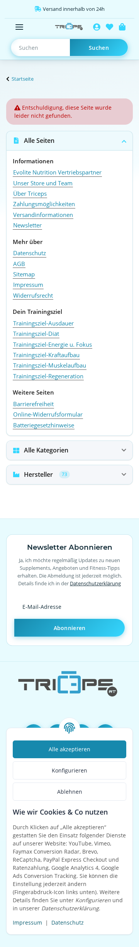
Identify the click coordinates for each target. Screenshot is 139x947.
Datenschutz (67, 922)
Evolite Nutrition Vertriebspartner (57, 172)
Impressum (27, 922)
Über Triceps (30, 193)
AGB (19, 264)
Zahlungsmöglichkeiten (44, 204)
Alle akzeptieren (69, 749)
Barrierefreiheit (33, 404)
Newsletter (27, 225)
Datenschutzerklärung (95, 583)
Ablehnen (69, 791)
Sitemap (24, 274)
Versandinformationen (43, 215)
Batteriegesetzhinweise (43, 425)
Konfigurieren (69, 770)
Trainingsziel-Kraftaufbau (46, 355)
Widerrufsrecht (33, 295)
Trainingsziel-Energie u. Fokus (52, 344)
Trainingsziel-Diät (36, 333)
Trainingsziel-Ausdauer (43, 323)
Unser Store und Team (43, 183)
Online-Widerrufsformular (48, 414)
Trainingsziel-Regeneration (48, 376)
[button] (96, 27)
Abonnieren (70, 628)
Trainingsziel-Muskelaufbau (49, 365)
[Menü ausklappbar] (19, 27)
